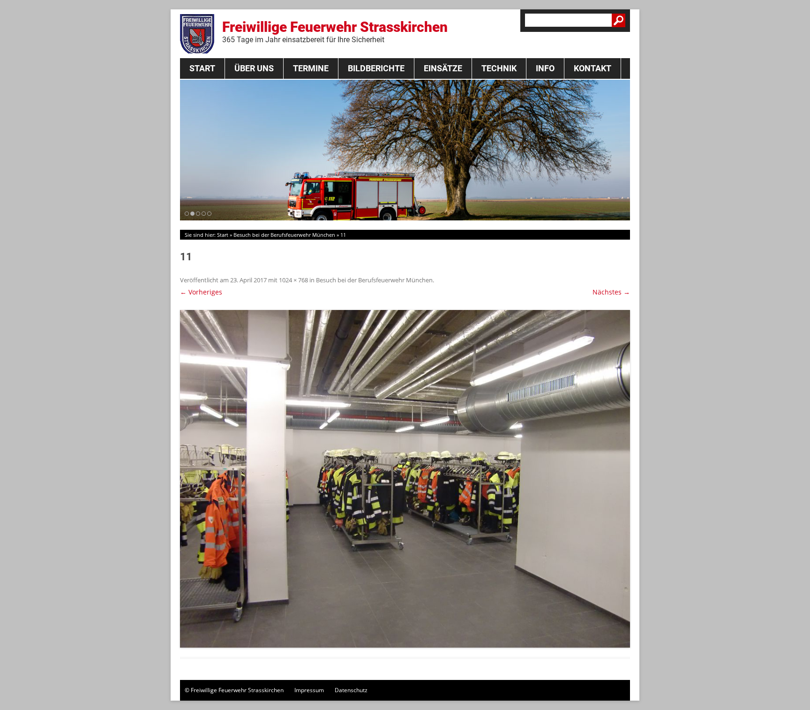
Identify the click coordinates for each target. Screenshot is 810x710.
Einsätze (443, 68)
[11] (405, 479)
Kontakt (592, 68)
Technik (499, 68)
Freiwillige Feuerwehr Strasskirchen (335, 31)
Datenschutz (351, 690)
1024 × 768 (293, 280)
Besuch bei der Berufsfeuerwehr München (284, 234)
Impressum (309, 690)
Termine (311, 68)
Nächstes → (611, 291)
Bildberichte (376, 68)
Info (545, 68)
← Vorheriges (201, 291)
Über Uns (254, 68)
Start (202, 68)
